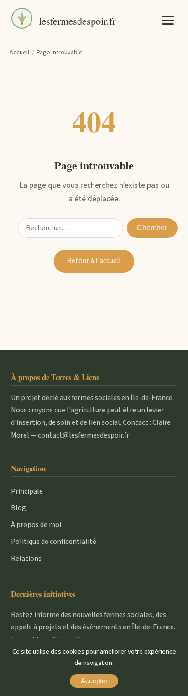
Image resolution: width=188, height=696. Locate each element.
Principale (27, 491)
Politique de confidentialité (53, 542)
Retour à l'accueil (94, 261)
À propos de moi (36, 525)
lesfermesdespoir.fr (77, 20)
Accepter (94, 681)
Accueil (19, 52)
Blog (18, 508)
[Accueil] (22, 20)
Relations (26, 559)
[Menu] (168, 20)
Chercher (152, 228)
